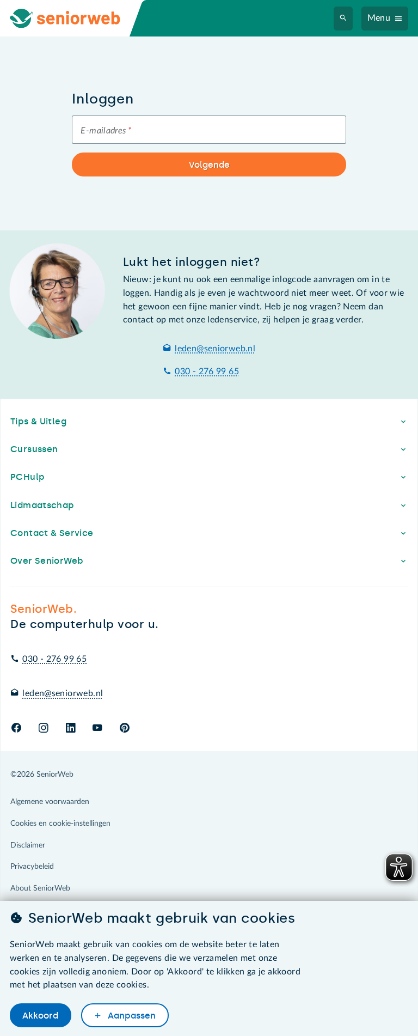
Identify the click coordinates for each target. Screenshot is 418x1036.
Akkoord (40, 1015)
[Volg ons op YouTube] (97, 728)
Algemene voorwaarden (49, 802)
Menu (379, 18)
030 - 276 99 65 (207, 371)
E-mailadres (106, 130)
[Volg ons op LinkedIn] (70, 728)
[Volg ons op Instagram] (43, 728)
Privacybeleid (32, 866)
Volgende (209, 165)
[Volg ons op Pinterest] (125, 728)
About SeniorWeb (40, 888)
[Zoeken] (343, 19)
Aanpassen (131, 1015)
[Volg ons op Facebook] (16, 728)
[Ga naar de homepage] (74, 18)
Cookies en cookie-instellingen (60, 823)
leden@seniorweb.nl (215, 348)
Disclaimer (27, 845)
